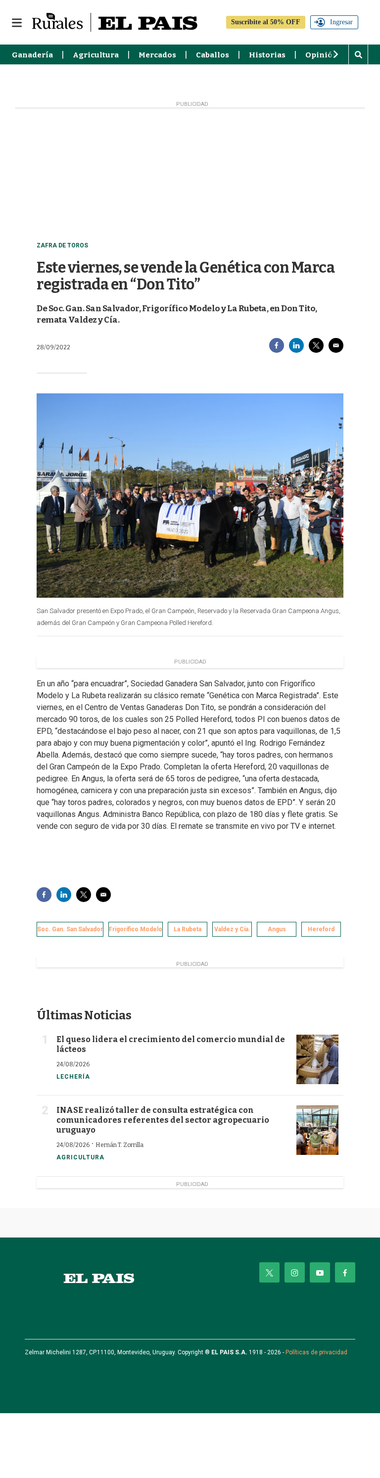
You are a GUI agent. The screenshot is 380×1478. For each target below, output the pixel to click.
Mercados (157, 54)
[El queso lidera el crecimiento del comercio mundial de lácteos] (317, 1059)
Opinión (321, 54)
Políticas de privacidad (316, 1352)
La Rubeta (187, 929)
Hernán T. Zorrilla (119, 1145)
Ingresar (341, 22)
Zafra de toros (62, 245)
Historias (267, 54)
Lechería (73, 1076)
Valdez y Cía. (232, 929)
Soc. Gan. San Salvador (70, 929)
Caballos (212, 54)
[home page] (99, 1278)
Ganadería (32, 54)
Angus (277, 929)
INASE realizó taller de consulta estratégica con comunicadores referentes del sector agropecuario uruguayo (162, 1120)
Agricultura (96, 54)
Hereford (321, 929)
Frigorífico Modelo (135, 929)
